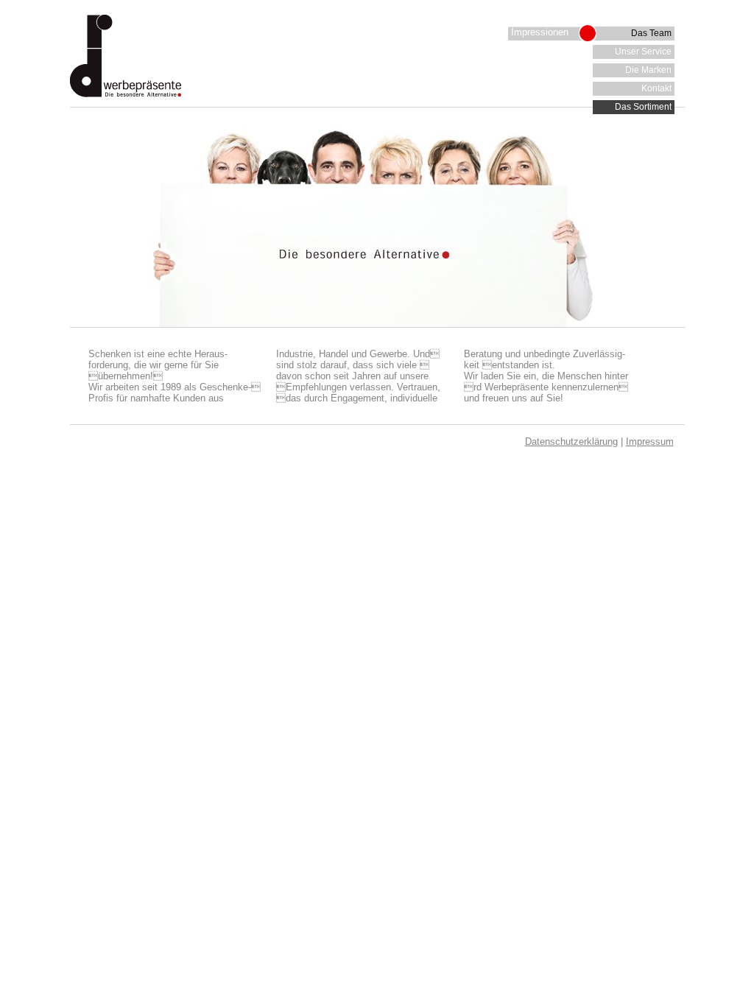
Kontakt (656, 88)
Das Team (651, 33)
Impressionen (539, 32)
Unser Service (643, 51)
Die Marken (648, 70)
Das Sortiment (643, 107)
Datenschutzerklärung (571, 441)
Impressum (650, 441)
